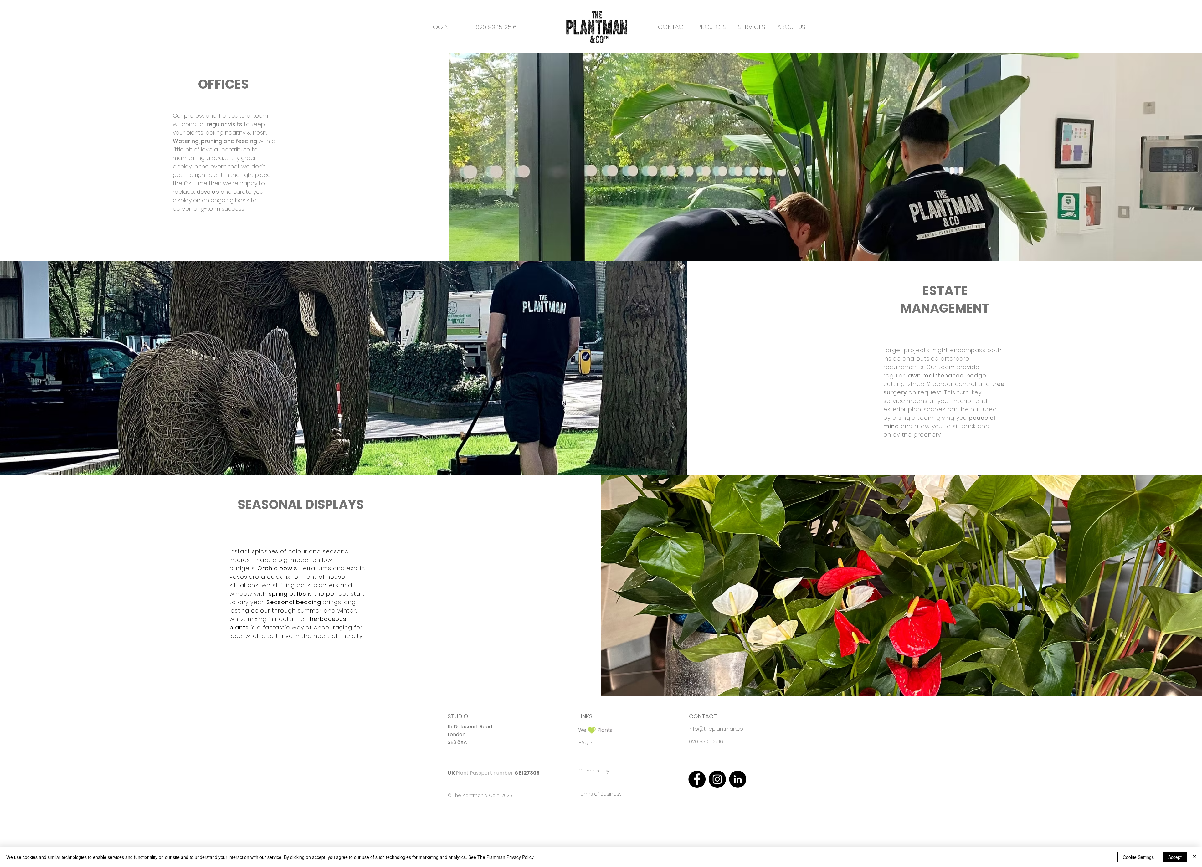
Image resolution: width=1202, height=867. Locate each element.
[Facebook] (697, 779)
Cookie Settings (1138, 857)
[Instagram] (717, 779)
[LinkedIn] (737, 779)
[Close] (1194, 857)
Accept (1175, 857)
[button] (712, 27)
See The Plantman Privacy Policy (501, 857)
